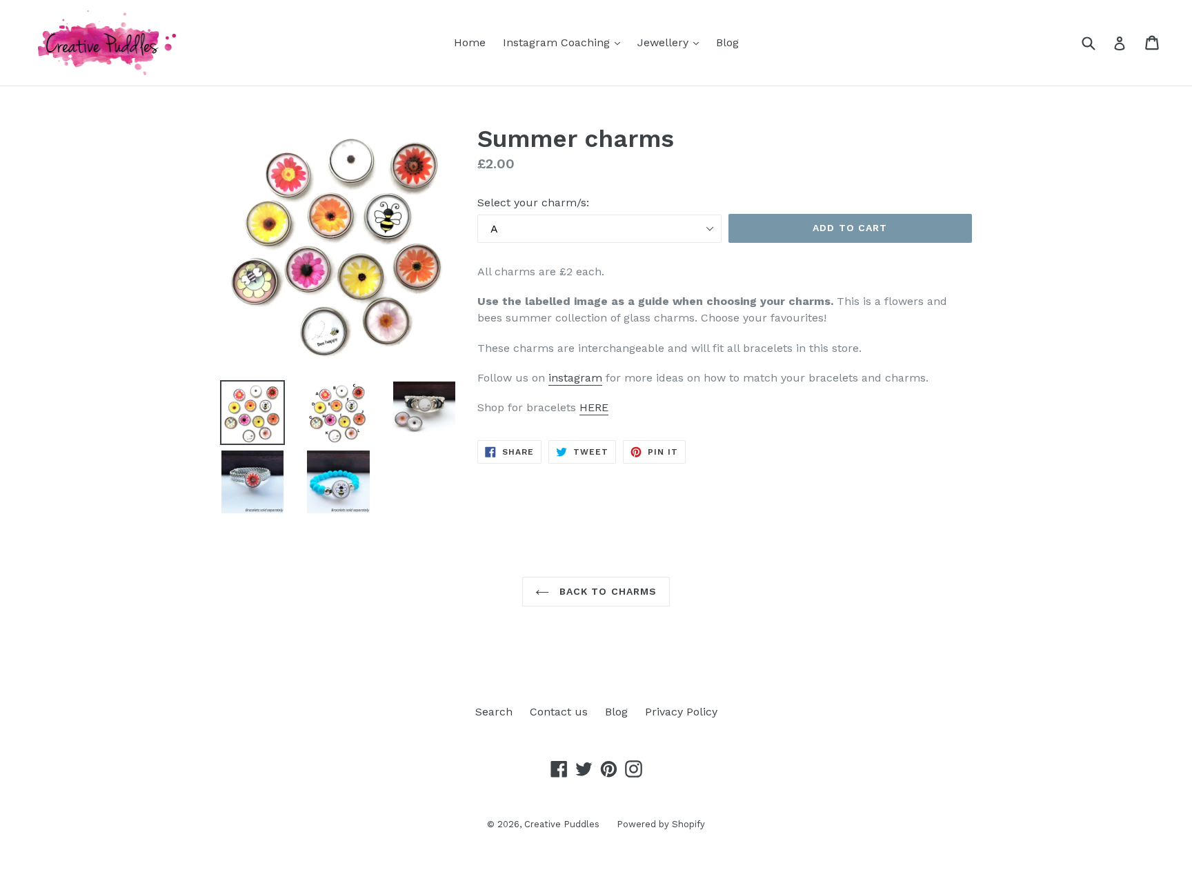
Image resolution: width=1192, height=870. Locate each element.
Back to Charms (606, 591)
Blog (727, 42)
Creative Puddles (561, 824)
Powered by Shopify (661, 824)
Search (494, 711)
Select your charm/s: (533, 202)
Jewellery (671, 42)
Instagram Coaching (565, 42)
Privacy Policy (681, 711)
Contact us (559, 711)
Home (470, 42)
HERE (593, 407)
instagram (575, 377)
